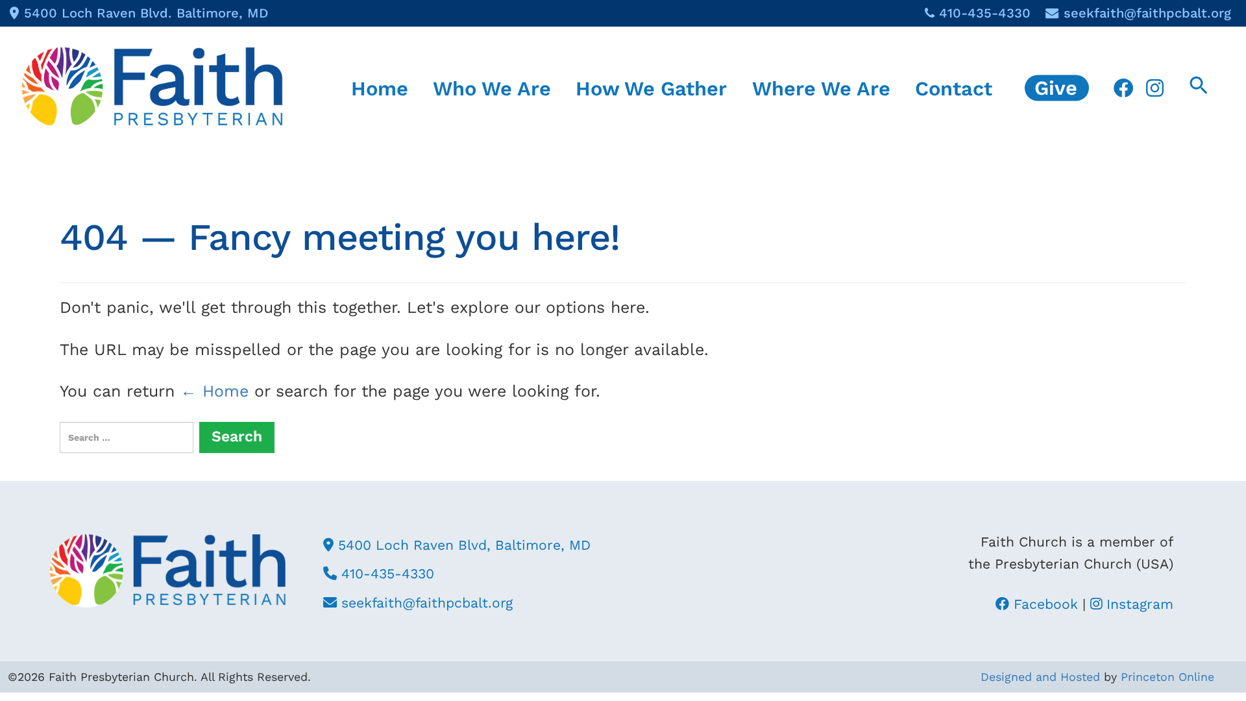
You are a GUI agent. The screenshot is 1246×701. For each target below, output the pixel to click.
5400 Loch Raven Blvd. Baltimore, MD (146, 13)
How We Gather (651, 87)
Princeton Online (1167, 676)
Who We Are (492, 87)
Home (379, 87)
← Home (214, 391)
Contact (953, 87)
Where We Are (821, 87)
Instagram (1137, 604)
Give (1055, 87)
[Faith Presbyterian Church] (152, 86)
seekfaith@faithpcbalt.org (1147, 13)
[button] (1199, 87)
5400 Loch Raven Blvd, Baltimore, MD (462, 545)
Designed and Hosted (1040, 676)
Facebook (1043, 604)
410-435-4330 (985, 13)
